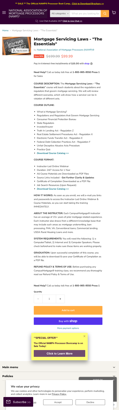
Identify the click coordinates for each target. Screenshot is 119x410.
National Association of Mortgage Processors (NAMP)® (65, 49)
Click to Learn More (60, 353)
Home (5, 30)
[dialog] (59, 348)
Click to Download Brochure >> (88, 3)
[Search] (105, 13)
